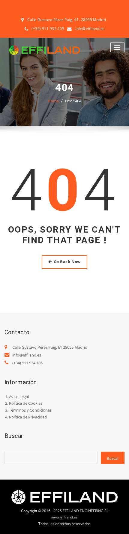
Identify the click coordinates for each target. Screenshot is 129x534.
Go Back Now (67, 261)
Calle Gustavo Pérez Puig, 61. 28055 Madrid (66, 19)
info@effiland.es (89, 28)
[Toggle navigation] (117, 47)
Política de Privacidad (28, 417)
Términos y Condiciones (30, 410)
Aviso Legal (19, 396)
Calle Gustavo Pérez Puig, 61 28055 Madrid (49, 347)
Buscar (113, 458)
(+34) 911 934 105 (27, 362)
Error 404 (73, 101)
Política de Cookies (25, 403)
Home (53, 101)
